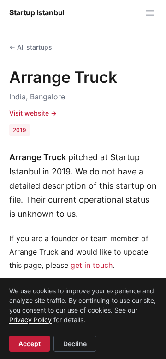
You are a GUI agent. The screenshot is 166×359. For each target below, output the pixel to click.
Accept (29, 343)
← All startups (30, 47)
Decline (75, 343)
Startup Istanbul (36, 12)
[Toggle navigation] (150, 13)
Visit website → (33, 113)
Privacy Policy (30, 320)
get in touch (92, 265)
